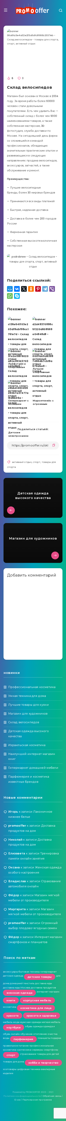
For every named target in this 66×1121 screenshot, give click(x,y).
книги (11, 1000)
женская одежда (19, 992)
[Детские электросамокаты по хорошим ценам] (18, 395)
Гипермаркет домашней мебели (33, 768)
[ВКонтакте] (17, 289)
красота (13, 1015)
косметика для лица (35, 1008)
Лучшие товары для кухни (28, 705)
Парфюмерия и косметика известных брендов (28, 779)
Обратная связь (52, 1095)
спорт (36, 462)
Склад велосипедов (23, 722)
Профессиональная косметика (32, 687)
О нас (17, 1099)
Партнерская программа (37, 1099)
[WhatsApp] (10, 296)
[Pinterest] (38, 289)
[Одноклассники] (31, 289)
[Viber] (52, 289)
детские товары (39, 977)
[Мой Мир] (10, 289)
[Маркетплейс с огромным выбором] (43, 363)
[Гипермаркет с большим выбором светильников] (18, 363)
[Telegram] (45, 289)
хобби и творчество (43, 1062)
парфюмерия (23, 1039)
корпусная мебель (37, 1000)
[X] (24, 289)
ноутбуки (14, 1027)
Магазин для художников (28, 714)
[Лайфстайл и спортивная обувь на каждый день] (18, 331)
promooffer (17, 826)
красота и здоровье (41, 1015)
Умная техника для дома (27, 696)
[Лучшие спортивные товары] (43, 331)
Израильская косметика (26, 745)
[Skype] (17, 296)
